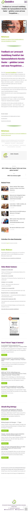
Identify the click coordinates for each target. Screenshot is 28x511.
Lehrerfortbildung (22, 145)
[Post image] (4, 188)
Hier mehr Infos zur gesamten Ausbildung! (10, 309)
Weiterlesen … (5, 419)
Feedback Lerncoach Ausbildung (11, 141)
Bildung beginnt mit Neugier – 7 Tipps (11, 422)
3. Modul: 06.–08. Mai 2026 (7, 269)
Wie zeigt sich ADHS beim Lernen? (17, 227)
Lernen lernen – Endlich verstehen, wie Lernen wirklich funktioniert (18, 204)
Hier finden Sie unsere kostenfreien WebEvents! (11, 258)
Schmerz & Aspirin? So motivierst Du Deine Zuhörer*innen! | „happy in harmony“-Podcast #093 (13, 359)
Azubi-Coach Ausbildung (7, 23)
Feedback (4, 25)
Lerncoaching (5, 28)
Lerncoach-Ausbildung (11, 146)
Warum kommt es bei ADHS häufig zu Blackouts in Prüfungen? (18, 212)
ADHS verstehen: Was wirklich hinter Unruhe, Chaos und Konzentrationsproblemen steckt (17, 220)
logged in (8, 243)
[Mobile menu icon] (25, 2)
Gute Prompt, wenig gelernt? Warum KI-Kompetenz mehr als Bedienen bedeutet (12, 410)
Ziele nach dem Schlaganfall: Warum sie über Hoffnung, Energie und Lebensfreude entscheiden (17, 197)
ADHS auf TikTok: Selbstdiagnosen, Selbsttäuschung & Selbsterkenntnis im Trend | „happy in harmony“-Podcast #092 (13, 374)
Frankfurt (10, 145)
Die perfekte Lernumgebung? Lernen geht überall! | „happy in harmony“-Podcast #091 (12, 387)
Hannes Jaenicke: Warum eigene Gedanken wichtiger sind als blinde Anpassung (17, 188)
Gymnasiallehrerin (16, 145)
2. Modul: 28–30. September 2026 (8, 299)
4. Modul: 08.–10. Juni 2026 (7, 275)
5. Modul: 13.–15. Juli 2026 (7, 282)
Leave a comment (19, 143)
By (7, 143)
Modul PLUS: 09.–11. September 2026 (9, 292)
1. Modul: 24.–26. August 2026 (7, 288)
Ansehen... (4, 354)
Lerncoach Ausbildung (7, 21)
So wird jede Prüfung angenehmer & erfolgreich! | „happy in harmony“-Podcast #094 (14, 346)
